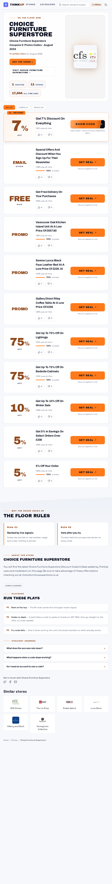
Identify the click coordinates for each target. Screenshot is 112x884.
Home (6, 740)
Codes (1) (23, 107)
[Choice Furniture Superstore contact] (15, 681)
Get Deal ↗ (87, 162)
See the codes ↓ (22, 62)
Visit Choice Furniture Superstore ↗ (28, 71)
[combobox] (73, 4)
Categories (47, 5)
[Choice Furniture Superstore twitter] (5, 681)
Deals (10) (39, 107)
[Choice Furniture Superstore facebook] (10, 681)
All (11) (9, 107)
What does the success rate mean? (56, 648)
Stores (30, 5)
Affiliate (97, 5)
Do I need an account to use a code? (56, 666)
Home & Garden (13, 586)
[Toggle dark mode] (105, 4)
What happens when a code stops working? (56, 657)
